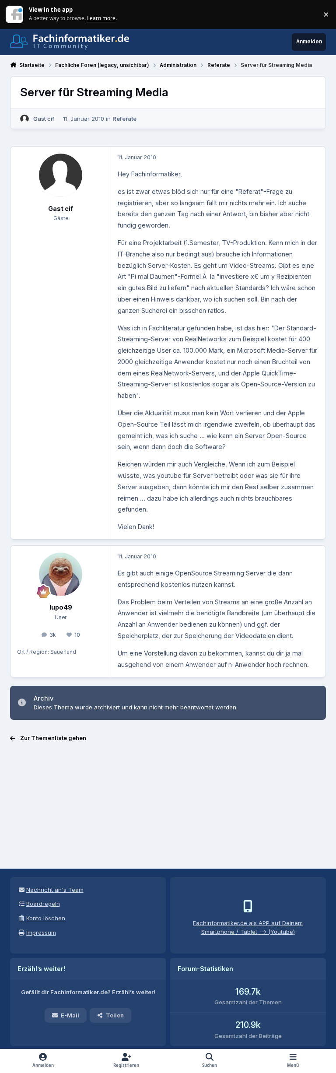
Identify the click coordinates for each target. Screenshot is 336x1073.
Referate (124, 118)
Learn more (15, 14)
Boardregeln (43, 903)
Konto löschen (45, 918)
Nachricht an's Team (55, 889)
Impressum (41, 932)
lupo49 (60, 607)
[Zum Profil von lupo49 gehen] (60, 574)
